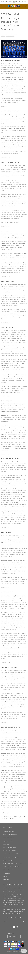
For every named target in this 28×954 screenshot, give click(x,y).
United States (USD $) (13, 936)
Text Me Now (6, 879)
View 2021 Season (5, 34)
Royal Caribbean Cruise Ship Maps (11, 857)
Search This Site (6, 873)
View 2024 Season (10, 36)
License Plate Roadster (8, 860)
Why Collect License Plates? (9, 850)
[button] (1, 6)
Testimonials (6, 844)
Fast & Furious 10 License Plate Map (11, 866)
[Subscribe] (23, 921)
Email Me (5, 876)
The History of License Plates (9, 847)
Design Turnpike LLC (12, 951)
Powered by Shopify (18, 951)
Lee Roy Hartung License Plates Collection (13, 863)
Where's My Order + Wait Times (10, 834)
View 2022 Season (15, 34)
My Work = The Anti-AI (8, 870)
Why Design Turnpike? (8, 841)
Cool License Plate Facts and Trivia (11, 853)
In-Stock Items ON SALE (8, 831)
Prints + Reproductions (8, 837)
